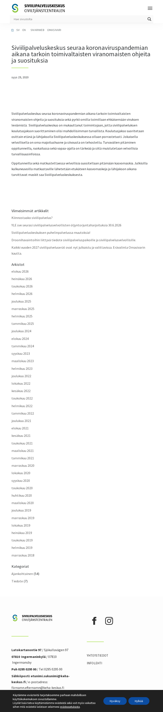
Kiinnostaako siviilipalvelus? (32, 218)
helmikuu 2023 (21, 368)
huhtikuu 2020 (21, 495)
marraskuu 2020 (22, 465)
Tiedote (17, 581)
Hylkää (139, 701)
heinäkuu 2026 (21, 279)
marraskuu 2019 (22, 518)
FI (12, 30)
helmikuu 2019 (21, 547)
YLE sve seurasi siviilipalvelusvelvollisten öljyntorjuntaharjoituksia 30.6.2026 (66, 225)
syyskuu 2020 (20, 480)
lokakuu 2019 (20, 525)
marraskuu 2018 (22, 555)
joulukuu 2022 (21, 376)
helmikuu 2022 (21, 406)
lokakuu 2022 (20, 383)
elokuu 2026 (20, 271)
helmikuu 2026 (21, 294)
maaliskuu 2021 (22, 451)
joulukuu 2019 (21, 510)
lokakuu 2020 (20, 473)
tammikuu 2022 (22, 413)
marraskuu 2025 (22, 309)
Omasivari (54, 30)
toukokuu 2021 (22, 443)
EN (24, 30)
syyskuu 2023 (20, 353)
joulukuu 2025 (21, 301)
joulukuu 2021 (21, 421)
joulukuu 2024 (21, 331)
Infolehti (94, 663)
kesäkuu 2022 (21, 391)
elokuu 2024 (20, 338)
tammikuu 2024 (22, 346)
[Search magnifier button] (149, 19)
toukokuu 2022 (22, 398)
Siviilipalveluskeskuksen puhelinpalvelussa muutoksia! (50, 232)
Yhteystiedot (97, 655)
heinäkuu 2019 (21, 533)
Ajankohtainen (22, 574)
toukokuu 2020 (22, 488)
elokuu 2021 (20, 428)
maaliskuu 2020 (22, 503)
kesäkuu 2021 (21, 435)
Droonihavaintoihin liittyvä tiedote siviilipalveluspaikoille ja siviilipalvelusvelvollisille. (73, 240)
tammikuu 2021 (22, 458)
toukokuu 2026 (22, 286)
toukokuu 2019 (22, 540)
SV (18, 30)
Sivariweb (37, 30)
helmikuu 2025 (21, 316)
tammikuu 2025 (22, 323)
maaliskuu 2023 (22, 361)
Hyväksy (115, 701)
